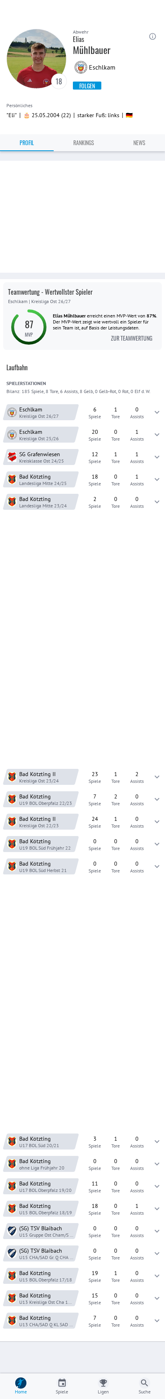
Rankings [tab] (83, 142)
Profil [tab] (27, 142)
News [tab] (139, 142)
